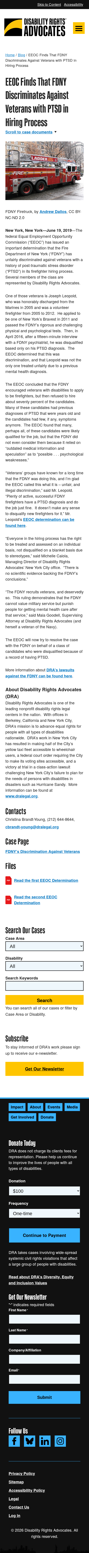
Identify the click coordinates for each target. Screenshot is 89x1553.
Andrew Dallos (53, 211)
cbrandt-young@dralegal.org (32, 827)
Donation (17, 1181)
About (35, 1107)
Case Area (14, 938)
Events (54, 1107)
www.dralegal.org (21, 796)
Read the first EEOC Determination (46, 880)
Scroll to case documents (28, 132)
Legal (14, 1498)
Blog (21, 54)
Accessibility (73, 4)
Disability (14, 958)
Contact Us (19, 1507)
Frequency (18, 1203)
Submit (44, 1397)
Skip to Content (49, 4)
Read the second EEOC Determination (35, 900)
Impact (17, 1107)
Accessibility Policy (27, 1490)
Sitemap (16, 1482)
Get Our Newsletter (44, 1069)
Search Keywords (21, 978)
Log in (14, 1515)
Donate (47, 1117)
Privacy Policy (22, 1473)
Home (10, 54)
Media (72, 1107)
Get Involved (22, 1117)
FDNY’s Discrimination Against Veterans (42, 851)
